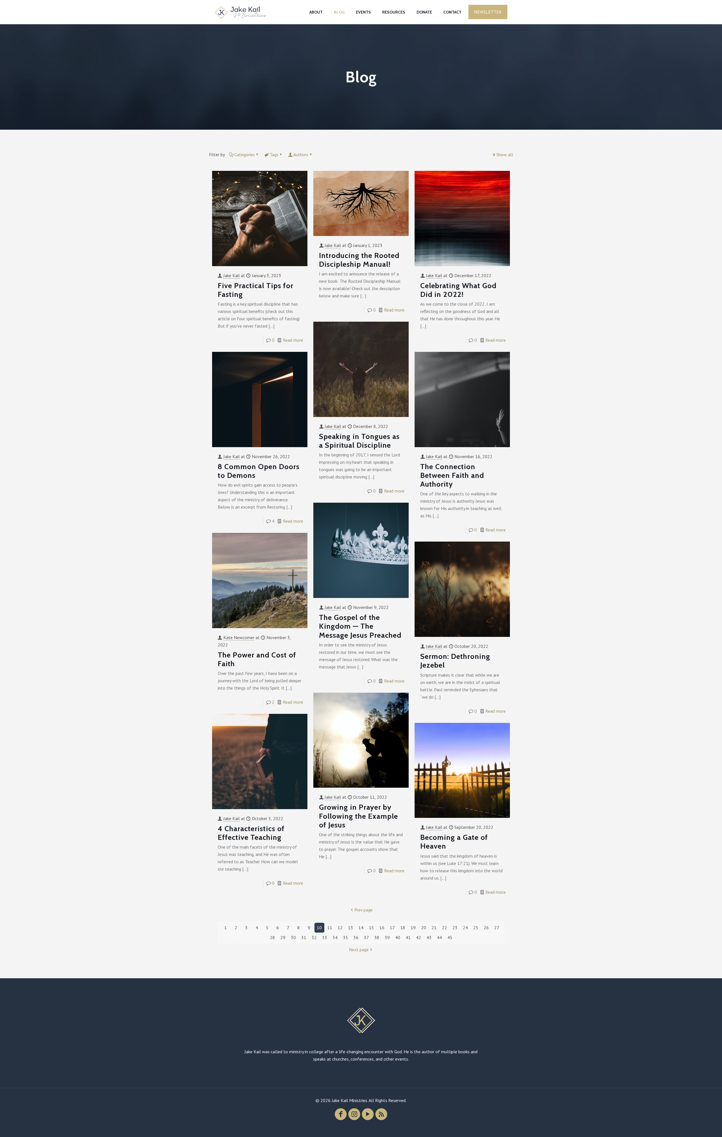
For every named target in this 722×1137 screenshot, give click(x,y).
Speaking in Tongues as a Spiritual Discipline (359, 441)
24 (465, 927)
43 (429, 937)
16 (381, 927)
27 (496, 927)
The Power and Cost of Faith (257, 659)
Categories (244, 154)
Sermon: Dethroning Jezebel (455, 661)
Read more (293, 340)
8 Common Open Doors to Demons (259, 471)
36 (355, 937)
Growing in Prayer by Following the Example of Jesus (358, 816)
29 (282, 937)
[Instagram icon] (354, 1114)
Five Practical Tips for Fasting (255, 290)
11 (329, 927)
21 (434, 927)
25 (475, 927)
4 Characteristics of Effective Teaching (251, 833)
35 (345, 937)
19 (413, 927)
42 (418, 937)
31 (303, 937)
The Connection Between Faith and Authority (452, 475)
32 (314, 937)
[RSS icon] (381, 1114)
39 (387, 937)
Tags (274, 154)
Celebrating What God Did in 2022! (458, 290)
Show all (504, 154)
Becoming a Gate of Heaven (454, 842)
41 (408, 937)
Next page (359, 949)
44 (439, 937)
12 (340, 927)
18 (402, 927)
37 (366, 937)
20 (423, 927)
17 (392, 927)
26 (486, 927)
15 (371, 927)
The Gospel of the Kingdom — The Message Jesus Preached (360, 626)
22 (444, 927)
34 (335, 937)
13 (350, 927)
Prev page (363, 910)
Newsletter (488, 12)
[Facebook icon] (341, 1114)
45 (449, 937)
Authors (300, 154)
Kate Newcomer (238, 637)
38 (376, 937)
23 (454, 927)
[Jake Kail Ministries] (241, 12)
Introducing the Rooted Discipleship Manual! (359, 260)
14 (361, 927)
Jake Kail (231, 275)
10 (319, 927)
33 (324, 937)
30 (293, 937)
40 (397, 937)
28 (272, 937)
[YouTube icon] (368, 1114)
